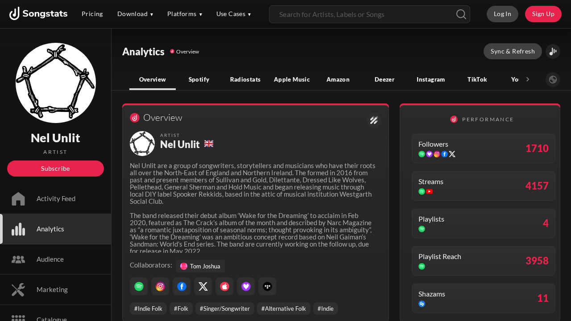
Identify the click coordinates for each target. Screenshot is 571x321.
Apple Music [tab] (292, 79)
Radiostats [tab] (245, 79)
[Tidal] (267, 286)
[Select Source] (553, 79)
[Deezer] (246, 286)
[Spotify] (139, 286)
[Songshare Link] (553, 51)
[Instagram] (160, 286)
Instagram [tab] (431, 79)
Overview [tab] (152, 79)
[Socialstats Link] (374, 120)
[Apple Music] (224, 286)
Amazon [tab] (338, 79)
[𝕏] (203, 286)
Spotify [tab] (199, 79)
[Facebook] (181, 286)
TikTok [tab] (477, 79)
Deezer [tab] (384, 79)
